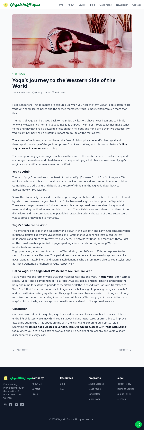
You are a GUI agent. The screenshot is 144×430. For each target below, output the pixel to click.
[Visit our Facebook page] (10, 404)
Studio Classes (96, 383)
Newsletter (122, 4)
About (71, 4)
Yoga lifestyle (18, 73)
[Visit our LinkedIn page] (22, 404)
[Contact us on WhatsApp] (138, 424)
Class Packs (105, 4)
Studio (82, 4)
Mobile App (94, 399)
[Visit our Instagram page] (5, 404)
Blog (92, 4)
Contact (136, 4)
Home (60, 4)
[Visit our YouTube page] (16, 404)
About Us (37, 383)
